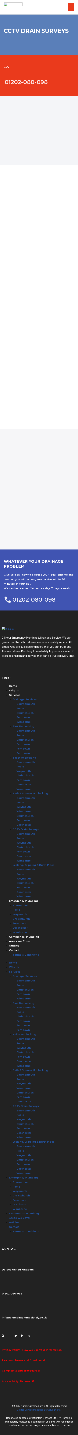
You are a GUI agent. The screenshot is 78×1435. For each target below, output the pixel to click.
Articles (14, 945)
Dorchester (23, 784)
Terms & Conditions (26, 954)
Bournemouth (25, 703)
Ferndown (23, 717)
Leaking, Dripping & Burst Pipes (34, 865)
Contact (14, 950)
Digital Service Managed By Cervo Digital (39, 1409)
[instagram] (28, 1334)
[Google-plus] (3, 1334)
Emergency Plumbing (23, 900)
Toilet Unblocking (24, 757)
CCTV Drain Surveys (26, 829)
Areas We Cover (19, 941)
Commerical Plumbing (24, 936)
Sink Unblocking (23, 726)
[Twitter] (16, 1334)
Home (13, 686)
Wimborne (23, 721)
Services (14, 695)
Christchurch (25, 713)
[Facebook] (9, 1334)
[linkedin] (22, 1334)
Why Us (14, 690)
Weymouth (23, 771)
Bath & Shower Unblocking (30, 793)
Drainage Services (25, 699)
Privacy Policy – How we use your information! (32, 1349)
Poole (20, 708)
